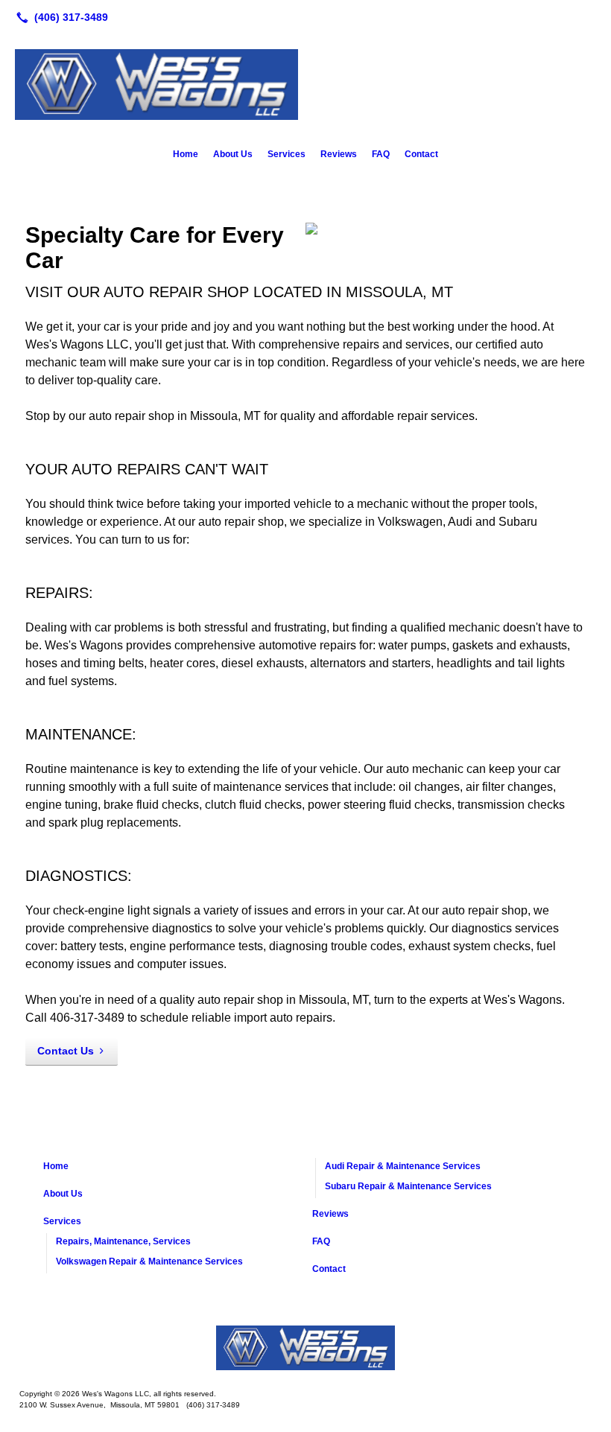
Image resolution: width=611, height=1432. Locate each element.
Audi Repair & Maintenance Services (403, 1166)
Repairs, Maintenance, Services (123, 1241)
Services (286, 154)
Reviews (338, 154)
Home (185, 154)
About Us (233, 154)
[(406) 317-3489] (59, 17)
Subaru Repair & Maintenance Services (408, 1186)
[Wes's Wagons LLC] (305, 1348)
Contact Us (65, 1051)
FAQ (381, 154)
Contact (421, 154)
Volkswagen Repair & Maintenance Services (149, 1261)
